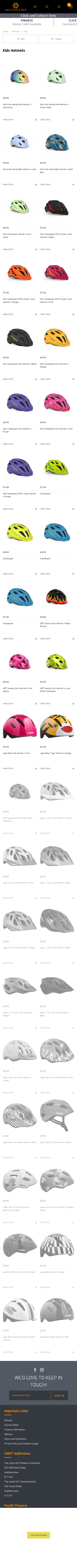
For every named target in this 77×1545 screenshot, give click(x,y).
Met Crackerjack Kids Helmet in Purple (17, 430)
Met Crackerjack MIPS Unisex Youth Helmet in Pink (56, 300)
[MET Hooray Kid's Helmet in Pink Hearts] (20, 662)
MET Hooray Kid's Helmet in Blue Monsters (17, 819)
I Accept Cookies (38, 1535)
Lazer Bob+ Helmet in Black (52, 1272)
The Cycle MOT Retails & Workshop (22, 1463)
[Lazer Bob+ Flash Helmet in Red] (57, 1310)
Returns (8, 1434)
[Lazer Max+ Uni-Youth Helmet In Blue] (20, 1116)
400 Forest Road (12, 1486)
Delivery (8, 1420)
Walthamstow (11, 1472)
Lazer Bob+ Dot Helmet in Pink (16, 753)
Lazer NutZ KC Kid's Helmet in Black (19, 1272)
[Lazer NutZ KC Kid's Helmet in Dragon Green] (57, 1180)
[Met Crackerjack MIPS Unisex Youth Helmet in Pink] (57, 272)
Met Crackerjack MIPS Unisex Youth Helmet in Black (56, 235)
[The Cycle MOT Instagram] (42, 1370)
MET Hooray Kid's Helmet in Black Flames (55, 625)
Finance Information (14, 1429)
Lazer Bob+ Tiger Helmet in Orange (55, 753)
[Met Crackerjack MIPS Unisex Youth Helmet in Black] (57, 207)
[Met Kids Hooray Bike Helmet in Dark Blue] (57, 142)
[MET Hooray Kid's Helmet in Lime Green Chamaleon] (57, 662)
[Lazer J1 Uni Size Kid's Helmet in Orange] (20, 986)
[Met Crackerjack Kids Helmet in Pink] (57, 402)
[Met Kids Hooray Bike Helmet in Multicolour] (20, 78)
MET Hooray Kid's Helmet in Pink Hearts (17, 690)
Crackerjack (45, 493)
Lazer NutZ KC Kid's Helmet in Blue (55, 1142)
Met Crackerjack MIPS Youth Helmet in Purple (19, 495)
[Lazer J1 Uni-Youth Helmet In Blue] (57, 856)
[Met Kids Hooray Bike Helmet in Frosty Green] (57, 78)
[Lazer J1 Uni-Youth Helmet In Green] (57, 791)
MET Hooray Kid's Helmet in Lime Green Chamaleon (55, 690)
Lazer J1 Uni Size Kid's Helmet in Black (54, 1014)
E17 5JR (8, 1477)
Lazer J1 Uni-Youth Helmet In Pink (18, 883)
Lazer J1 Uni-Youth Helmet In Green (56, 818)
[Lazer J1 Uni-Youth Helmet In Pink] (20, 856)
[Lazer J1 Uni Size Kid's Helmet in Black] (57, 986)
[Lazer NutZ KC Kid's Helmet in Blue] (57, 1116)
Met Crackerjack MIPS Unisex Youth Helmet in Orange (19, 300)
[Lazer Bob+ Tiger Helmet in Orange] (57, 726)
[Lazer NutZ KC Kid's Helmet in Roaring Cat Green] (20, 1180)
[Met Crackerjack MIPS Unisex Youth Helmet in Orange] (20, 272)
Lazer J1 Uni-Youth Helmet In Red (55, 947)
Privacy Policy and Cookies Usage (21, 1443)
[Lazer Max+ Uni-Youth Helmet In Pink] (57, 1051)
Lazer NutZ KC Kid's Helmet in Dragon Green (57, 1208)
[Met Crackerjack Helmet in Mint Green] (20, 207)
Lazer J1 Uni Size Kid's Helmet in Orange (17, 1014)
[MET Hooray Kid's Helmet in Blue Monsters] (20, 791)
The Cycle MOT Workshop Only (20, 1481)
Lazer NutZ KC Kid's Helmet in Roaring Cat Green (16, 1208)
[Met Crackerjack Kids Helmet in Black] (20, 337)
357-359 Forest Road (15, 1467)
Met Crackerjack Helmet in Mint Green (17, 235)
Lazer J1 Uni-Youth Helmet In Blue (55, 883)
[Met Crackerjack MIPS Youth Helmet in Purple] (20, 467)
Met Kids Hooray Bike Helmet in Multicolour (17, 106)
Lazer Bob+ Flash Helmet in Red (54, 1337)
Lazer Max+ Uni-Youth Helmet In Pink (56, 1077)
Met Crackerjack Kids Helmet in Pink (56, 429)
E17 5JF (8, 1495)
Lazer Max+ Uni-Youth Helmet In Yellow (17, 1079)
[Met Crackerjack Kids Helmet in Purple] (20, 402)
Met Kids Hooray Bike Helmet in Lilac (19, 169)
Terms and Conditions (15, 1438)
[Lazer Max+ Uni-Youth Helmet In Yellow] (20, 1051)
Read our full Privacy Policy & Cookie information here (38, 1527)
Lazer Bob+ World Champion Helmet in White (19, 1338)
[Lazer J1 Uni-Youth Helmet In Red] (57, 921)
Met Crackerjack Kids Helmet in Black (20, 364)
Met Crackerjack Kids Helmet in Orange (54, 365)
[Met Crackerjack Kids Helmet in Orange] (57, 337)
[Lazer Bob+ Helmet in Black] (57, 1245)
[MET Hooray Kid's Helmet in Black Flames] (57, 597)
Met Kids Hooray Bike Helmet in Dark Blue (56, 171)
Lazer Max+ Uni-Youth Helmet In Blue (19, 1142)
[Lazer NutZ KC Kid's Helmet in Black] (20, 1245)
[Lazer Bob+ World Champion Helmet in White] (20, 1310)
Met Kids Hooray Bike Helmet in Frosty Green (54, 106)
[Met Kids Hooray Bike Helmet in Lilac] (20, 142)
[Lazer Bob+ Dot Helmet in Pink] (20, 726)
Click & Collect (11, 1424)
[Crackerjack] (57, 467)
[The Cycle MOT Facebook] (35, 1370)
